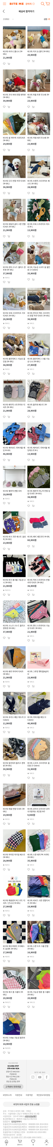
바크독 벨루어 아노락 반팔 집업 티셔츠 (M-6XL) (38, 492)
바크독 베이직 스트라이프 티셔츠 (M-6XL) (14, 405)
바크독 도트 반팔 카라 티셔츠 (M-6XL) (14, 182)
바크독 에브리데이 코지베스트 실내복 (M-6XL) (14, 947)
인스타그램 (33, 1077)
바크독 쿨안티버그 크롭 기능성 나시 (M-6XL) (38, 360)
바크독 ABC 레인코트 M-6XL (38, 536)
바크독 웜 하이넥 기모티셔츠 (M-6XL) (14, 139)
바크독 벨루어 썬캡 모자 (12, 491)
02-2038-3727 (13, 1066)
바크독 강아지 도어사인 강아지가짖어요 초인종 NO (38, 810)
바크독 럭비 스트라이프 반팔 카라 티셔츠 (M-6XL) (38, 581)
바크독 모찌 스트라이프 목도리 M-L (38, 225)
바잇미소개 (7, 1095)
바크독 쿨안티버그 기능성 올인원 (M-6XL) (14, 360)
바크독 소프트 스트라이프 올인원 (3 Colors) (38, 764)
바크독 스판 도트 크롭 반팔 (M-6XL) (37, 947)
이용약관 (29, 1095)
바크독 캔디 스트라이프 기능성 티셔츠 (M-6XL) (38, 626)
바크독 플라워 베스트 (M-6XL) (37, 405)
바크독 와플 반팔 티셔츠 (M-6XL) (14, 810)
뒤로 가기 (3, 11)
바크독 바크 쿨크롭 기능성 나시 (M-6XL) (14, 581)
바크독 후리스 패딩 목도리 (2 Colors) (14, 718)
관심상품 (9, 64)
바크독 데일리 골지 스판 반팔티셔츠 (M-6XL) (14, 225)
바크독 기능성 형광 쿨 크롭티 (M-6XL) (38, 993)
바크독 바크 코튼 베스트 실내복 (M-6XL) (14, 538)
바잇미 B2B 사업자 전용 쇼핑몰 (26, 1104)
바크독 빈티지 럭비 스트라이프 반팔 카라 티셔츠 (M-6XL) (38, 314)
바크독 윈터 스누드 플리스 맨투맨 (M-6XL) (14, 268)
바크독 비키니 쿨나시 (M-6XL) (13, 52)
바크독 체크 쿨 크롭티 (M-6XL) (13, 993)
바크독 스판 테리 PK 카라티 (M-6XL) (38, 855)
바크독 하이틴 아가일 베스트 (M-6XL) (14, 855)
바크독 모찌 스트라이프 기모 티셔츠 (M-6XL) (14, 314)
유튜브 (40, 1077)
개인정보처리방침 (43, 1095)
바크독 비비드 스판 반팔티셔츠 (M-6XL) (38, 901)
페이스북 (47, 1077)
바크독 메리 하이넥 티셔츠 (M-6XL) (13, 672)
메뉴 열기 (4, 4)
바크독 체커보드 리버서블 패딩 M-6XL (14, 449)
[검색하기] (43, 4)
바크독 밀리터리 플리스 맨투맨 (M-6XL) (14, 764)
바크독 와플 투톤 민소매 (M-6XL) (38, 96)
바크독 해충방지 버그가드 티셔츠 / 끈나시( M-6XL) (14, 901)
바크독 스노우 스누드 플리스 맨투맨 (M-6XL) (14, 626)
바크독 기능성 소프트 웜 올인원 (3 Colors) (38, 268)
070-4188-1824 (13, 1068)
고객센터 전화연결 (13, 1086)
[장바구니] (47, 4)
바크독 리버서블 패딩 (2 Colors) (36, 718)
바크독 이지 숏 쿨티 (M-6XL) (38, 51)
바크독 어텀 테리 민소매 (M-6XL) (38, 139)
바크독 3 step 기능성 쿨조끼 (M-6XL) (14, 1039)
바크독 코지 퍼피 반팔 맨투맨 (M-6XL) (14, 96)
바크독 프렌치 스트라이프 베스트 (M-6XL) (38, 182)
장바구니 (47, 4)
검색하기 (43, 4)
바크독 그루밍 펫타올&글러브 (38, 672)
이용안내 (18, 1095)
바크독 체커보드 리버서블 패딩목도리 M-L (38, 449)
